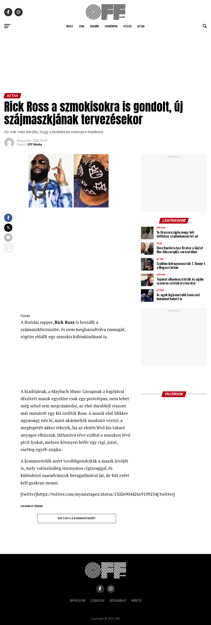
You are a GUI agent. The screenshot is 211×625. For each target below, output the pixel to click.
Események (111, 26)
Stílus (127, 26)
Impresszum (77, 600)
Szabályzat (97, 600)
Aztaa (140, 26)
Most (69, 26)
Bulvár (94, 26)
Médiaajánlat (118, 600)
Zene (81, 26)
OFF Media (34, 144)
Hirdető (136, 600)
